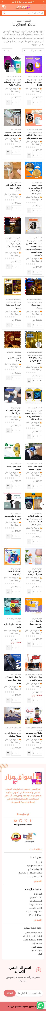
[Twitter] (25, 820)
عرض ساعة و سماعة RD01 (33, 83)
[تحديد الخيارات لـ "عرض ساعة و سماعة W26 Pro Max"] (8, 102)
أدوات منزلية (17, 727)
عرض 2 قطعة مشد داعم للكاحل (13, 411)
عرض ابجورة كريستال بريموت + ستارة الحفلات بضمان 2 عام (34, 189)
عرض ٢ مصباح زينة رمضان (13, 306)
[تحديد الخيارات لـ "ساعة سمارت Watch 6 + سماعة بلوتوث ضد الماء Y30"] (29, 436)
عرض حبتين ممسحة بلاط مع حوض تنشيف (12, 133)
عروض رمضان (10, 241)
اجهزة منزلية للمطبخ (36, 727)
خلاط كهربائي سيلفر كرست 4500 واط (34, 734)
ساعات (40, 463)
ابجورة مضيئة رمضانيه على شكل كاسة (13, 246)
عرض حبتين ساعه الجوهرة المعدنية (35, 467)
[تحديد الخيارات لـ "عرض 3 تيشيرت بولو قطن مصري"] (8, 536)
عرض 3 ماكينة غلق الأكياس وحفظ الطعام (13, 188)
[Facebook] (31, 820)
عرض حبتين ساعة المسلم (14, 467)
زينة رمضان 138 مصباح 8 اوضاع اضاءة (35, 360)
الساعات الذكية (37, 76)
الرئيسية (27, 20)
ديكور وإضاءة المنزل (15, 238)
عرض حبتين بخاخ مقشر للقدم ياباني (34, 572)
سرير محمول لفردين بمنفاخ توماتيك (12, 734)
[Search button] (4, 13)
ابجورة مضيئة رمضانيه (36, 306)
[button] (43, 2)
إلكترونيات (39, 674)
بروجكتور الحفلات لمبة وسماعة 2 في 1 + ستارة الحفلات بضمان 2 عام (33, 520)
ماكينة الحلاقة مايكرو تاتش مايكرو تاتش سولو (13, 680)
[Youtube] (15, 820)
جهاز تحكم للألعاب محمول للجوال (35, 678)
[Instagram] (20, 820)
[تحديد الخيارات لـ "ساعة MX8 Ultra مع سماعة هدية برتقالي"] (29, 155)
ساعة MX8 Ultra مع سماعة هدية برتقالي (34, 136)
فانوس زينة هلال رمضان (14, 359)
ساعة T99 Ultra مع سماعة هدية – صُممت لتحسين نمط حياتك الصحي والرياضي (33, 249)
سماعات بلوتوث (32, 132)
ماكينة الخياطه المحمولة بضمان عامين (35, 624)
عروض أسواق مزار (32, 79)
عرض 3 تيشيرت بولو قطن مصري (12, 517)
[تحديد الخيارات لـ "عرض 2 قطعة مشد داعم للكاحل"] (8, 430)
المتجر (19, 20)
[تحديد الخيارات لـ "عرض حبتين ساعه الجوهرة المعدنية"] (29, 486)
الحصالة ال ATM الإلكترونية (14, 572)
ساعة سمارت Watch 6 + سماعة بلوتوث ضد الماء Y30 (33, 416)
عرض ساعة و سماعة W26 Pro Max (12, 83)
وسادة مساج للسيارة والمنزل (12, 625)
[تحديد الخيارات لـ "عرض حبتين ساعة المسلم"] (8, 486)
